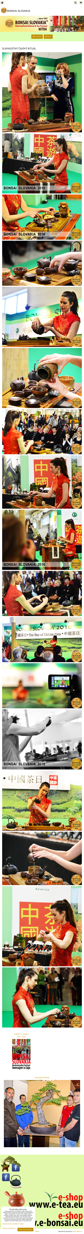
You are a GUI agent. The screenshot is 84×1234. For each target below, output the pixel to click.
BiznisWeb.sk (77, 1231)
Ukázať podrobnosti (9, 1228)
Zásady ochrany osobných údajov (13, 1224)
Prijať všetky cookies (25, 1229)
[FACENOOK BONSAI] (11, 1171)
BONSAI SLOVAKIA (18, 10)
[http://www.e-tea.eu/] (42, 1208)
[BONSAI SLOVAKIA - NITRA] (42, 1226)
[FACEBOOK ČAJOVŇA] (11, 1188)
